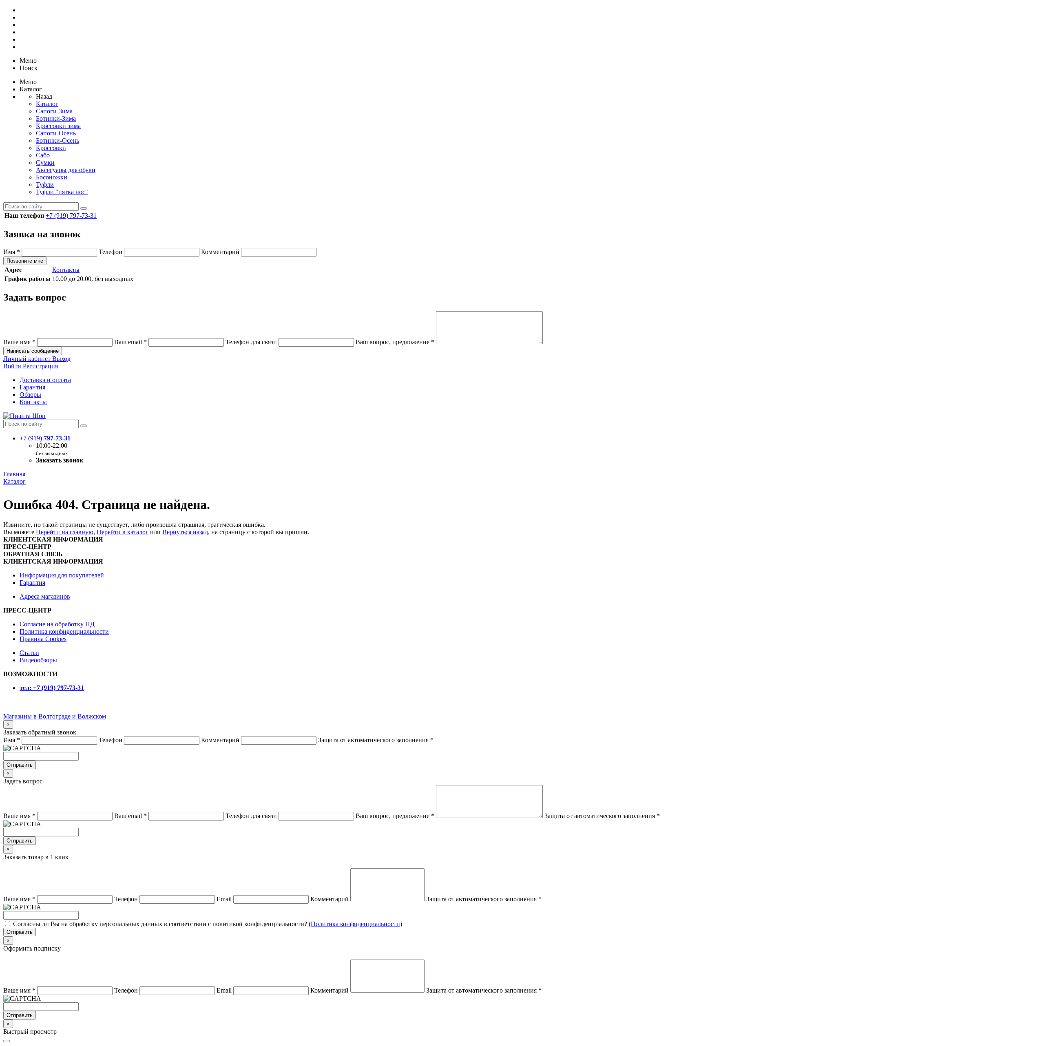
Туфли (45, 184)
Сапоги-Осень (56, 133)
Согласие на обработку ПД (57, 624)
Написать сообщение (33, 351)
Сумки (45, 162)
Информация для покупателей (62, 575)
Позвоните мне (25, 261)
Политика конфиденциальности (64, 631)
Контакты (66, 269)
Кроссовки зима (58, 125)
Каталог (47, 103)
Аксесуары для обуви (65, 169)
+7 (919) (45, 438)
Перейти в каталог (122, 532)
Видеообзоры (38, 660)
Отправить (20, 765)
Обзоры (30, 394)
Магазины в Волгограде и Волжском (54, 716)
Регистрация (40, 366)
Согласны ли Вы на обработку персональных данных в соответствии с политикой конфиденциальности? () (207, 923)
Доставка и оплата (45, 379)
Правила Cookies (43, 638)
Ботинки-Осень (57, 140)
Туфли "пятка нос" (62, 191)
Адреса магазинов (45, 596)
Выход (61, 358)
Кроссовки (51, 147)
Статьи (29, 652)
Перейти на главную (64, 532)
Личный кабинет (27, 358)
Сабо (43, 155)
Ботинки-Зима (56, 118)
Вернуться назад (185, 532)
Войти (12, 366)
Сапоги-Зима (54, 111)
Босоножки (51, 177)
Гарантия (32, 387)
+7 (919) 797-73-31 (71, 215)
